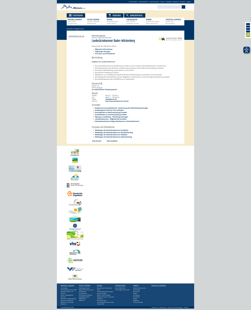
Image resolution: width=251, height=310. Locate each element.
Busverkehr (136, 291)
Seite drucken (96, 141)
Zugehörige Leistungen (102, 51)
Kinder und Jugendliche (67, 295)
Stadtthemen (78, 15)
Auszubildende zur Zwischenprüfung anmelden (111, 115)
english (189, 2)
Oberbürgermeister (84, 288)
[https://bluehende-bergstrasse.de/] (125, 235)
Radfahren (136, 300)
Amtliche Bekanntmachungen (105, 291)
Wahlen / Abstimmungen (103, 295)
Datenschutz (162, 307)
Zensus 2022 (100, 304)
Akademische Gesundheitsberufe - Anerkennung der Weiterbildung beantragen (121, 108)
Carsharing (136, 295)
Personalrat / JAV (101, 300)
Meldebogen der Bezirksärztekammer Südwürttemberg (113, 137)
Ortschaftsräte (83, 293)
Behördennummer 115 (67, 291)
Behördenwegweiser (76, 36)
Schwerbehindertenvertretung (105, 302)
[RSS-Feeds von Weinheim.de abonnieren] (248, 31)
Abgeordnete (82, 298)
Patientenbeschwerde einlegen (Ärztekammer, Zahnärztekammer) (117, 121)
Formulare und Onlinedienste (105, 54)
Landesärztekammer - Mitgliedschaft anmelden (111, 119)
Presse (162, 2)
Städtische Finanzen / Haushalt (105, 297)
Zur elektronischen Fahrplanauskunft (104, 89)
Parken (135, 298)
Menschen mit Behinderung (68, 298)
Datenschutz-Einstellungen (175, 307)
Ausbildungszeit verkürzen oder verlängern (109, 110)
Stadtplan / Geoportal (172, 2)
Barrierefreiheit (143, 2)
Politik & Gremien (93, 21)
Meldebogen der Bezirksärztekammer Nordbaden (111, 130)
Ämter (98, 290)
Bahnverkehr (136, 290)
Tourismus (116, 15)
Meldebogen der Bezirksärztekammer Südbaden (111, 135)
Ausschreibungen (102, 293)
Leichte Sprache (154, 2)
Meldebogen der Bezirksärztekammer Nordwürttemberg (114, 132)
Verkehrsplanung (138, 302)
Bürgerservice (97, 15)
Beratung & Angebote (75, 21)
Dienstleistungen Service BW (68, 290)
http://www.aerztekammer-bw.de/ (117, 101)
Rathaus (113, 21)
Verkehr (152, 21)
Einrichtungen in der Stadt (122, 290)
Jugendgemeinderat (84, 297)
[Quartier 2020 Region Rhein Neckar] (125, 260)
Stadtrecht (82, 300)
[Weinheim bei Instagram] (248, 27)
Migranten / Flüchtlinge (67, 302)
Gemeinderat (82, 291)
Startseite (70, 29)
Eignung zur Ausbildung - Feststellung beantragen (111, 117)
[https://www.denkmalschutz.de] (125, 227)
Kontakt (182, 2)
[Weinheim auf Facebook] (248, 24)
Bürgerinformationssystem (86, 290)
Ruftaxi (135, 293)
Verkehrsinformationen (139, 288)
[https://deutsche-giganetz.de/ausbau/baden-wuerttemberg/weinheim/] (125, 194)
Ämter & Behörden (120, 288)
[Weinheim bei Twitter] (248, 29)
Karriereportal (136, 15)
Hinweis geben (133, 2)
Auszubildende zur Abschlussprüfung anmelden (111, 112)
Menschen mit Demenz (67, 300)
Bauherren (64, 304)
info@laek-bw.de (111, 99)
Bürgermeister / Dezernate (104, 288)
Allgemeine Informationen (103, 49)
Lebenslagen (64, 288)
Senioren (63, 297)
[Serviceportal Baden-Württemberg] (170, 40)
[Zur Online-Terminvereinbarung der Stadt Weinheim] (248, 35)
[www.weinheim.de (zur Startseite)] (73, 8)
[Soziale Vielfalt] (125, 210)
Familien (63, 293)
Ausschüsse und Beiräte (85, 295)
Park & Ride (136, 297)
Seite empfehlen (112, 141)
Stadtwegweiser (132, 21)
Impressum (155, 307)
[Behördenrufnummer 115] (125, 202)
